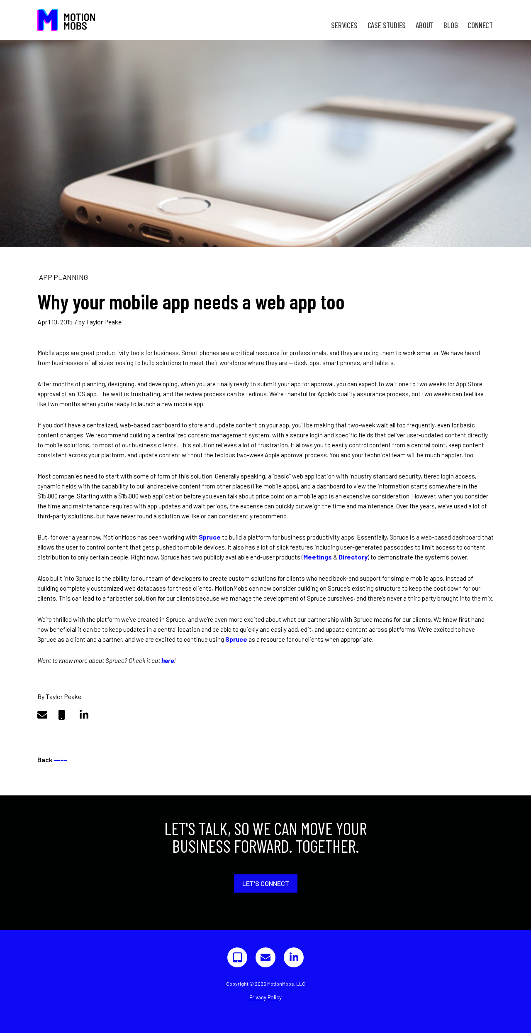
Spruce (210, 537)
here (167, 660)
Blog (450, 25)
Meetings (317, 557)
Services (344, 25)
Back (52, 759)
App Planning (63, 277)
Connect (480, 25)
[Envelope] (265, 957)
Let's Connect (265, 883)
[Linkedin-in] (294, 957)
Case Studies (387, 25)
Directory (353, 557)
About (425, 25)
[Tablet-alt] (237, 957)
